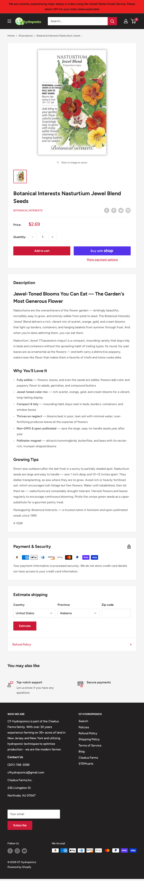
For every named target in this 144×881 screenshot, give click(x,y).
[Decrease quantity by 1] (33, 237)
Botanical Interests (28, 210)
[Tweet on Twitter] (121, 210)
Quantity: (19, 237)
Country (19, 605)
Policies (84, 727)
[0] (133, 21)
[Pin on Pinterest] (113, 210)
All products (26, 35)
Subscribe (20, 825)
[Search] (112, 21)
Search (83, 721)
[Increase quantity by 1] (52, 237)
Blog (82, 751)
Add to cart (42, 251)
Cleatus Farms (88, 757)
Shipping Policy (89, 739)
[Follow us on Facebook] (10, 850)
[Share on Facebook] (106, 210)
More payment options (102, 259)
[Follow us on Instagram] (17, 850)
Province (64, 605)
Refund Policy (21, 644)
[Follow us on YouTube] (24, 850)
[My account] (126, 21)
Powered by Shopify (19, 867)
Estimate (25, 626)
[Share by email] (128, 210)
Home (11, 35)
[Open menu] (9, 21)
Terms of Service (90, 745)
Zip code (108, 605)
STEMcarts (86, 763)
